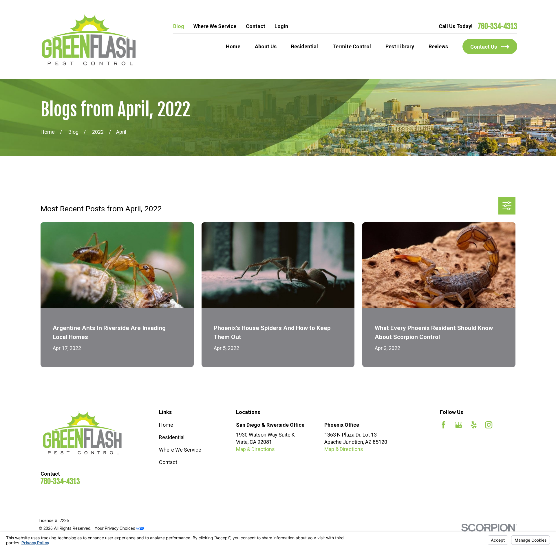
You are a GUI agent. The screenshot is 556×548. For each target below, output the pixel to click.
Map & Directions (255, 449)
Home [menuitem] (233, 46)
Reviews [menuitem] (438, 46)
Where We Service (214, 26)
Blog (178, 26)
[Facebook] (443, 424)
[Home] (88, 39)
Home (166, 425)
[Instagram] (488, 424)
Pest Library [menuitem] (399, 46)
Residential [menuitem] (304, 46)
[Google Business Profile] (458, 424)
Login (281, 26)
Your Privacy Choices (115, 528)
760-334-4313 (497, 26)
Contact (255, 26)
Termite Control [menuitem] (351, 46)
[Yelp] (473, 424)
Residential (171, 437)
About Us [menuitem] (266, 46)
